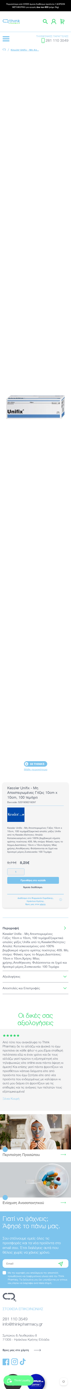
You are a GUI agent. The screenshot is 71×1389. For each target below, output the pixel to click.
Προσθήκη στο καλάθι (33, 880)
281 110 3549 (57, 40)
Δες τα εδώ (36, 1132)
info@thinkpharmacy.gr (23, 1323)
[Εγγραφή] (60, 1263)
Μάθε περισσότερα (35, 769)
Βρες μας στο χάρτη (16, 1350)
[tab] (35, 928)
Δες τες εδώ (35, 1180)
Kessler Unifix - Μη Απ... (25, 49)
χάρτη (42, 904)
